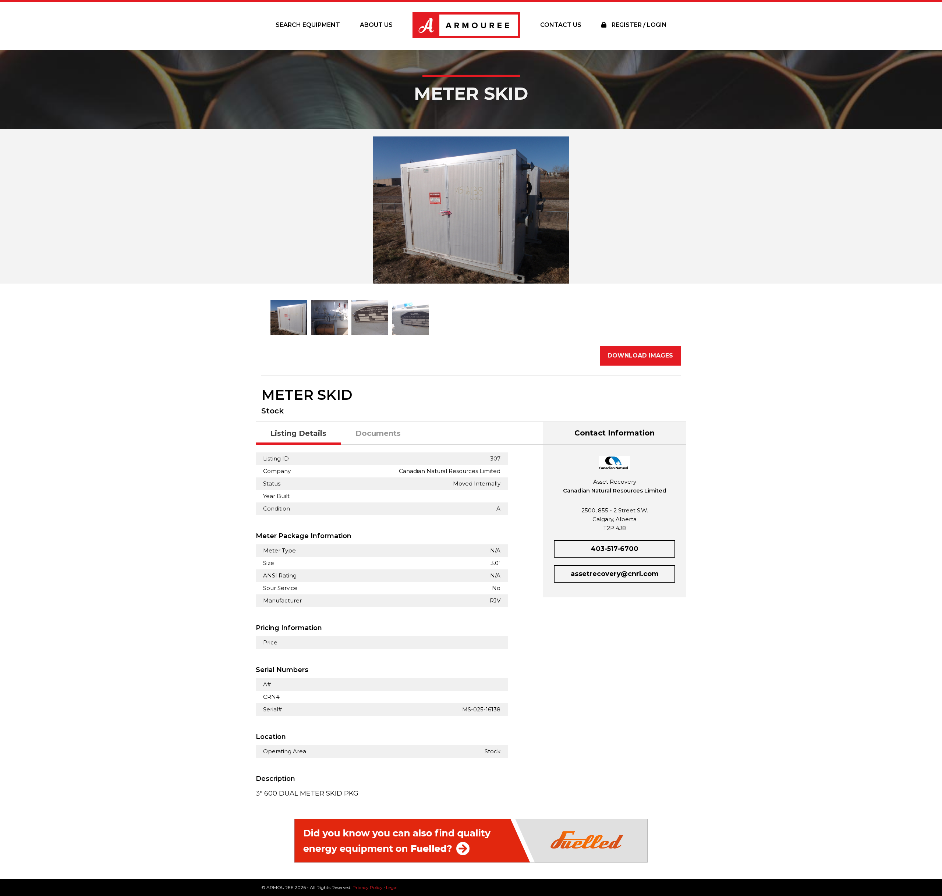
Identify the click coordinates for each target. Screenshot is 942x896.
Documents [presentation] (378, 433)
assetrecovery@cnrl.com (615, 574)
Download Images (640, 355)
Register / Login (638, 24)
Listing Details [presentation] (298, 433)
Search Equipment (308, 24)
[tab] (298, 433)
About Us (376, 24)
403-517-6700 (614, 549)
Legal (391, 887)
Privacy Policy (368, 887)
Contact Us (560, 24)
